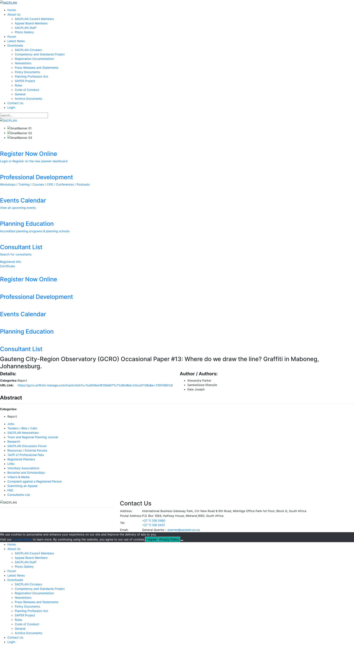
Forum (11, 36)
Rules (18, 85)
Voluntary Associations (23, 468)
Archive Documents (28, 98)
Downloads (15, 45)
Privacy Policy (169, 539)
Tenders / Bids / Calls (22, 428)
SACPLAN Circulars (28, 50)
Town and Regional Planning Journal (32, 437)
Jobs (10, 424)
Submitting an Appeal (22, 486)
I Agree (151, 539)
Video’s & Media (18, 477)
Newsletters (23, 63)
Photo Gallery (24, 32)
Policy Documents (27, 72)
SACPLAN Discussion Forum (27, 446)
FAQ (10, 490)
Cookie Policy (22, 539)
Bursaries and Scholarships (26, 472)
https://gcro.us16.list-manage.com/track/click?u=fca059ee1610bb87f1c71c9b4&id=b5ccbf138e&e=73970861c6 (95, 385)
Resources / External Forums (27, 450)
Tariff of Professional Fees (25, 455)
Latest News (16, 41)
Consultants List (18, 495)
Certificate (7, 266)
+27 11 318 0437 (153, 525)
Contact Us (15, 103)
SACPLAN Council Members (34, 19)
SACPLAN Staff (25, 28)
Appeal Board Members (31, 23)
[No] (182, 540)
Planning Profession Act (31, 76)
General (20, 94)
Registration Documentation (34, 59)
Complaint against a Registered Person (34, 481)
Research (13, 441)
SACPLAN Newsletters (23, 433)
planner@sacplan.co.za (184, 530)
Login (11, 107)
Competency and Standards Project (40, 54)
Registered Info (10, 262)
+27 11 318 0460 (153, 520)
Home (11, 10)
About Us (13, 14)
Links (11, 464)
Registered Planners (21, 459)
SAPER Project (25, 81)
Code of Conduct (27, 90)
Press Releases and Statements (36, 67)
